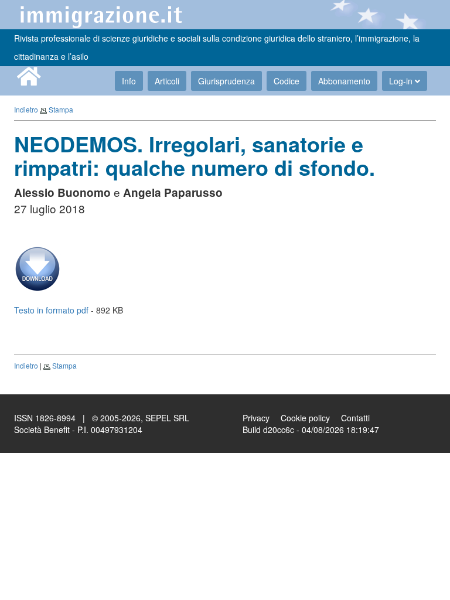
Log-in (402, 81)
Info (129, 81)
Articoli (167, 81)
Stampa (61, 109)
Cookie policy (305, 418)
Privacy (256, 418)
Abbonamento (344, 81)
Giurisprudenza (226, 81)
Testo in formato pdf (51, 310)
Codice (286, 81)
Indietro (26, 109)
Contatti (355, 418)
